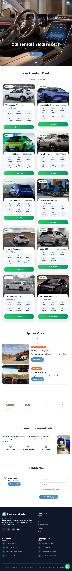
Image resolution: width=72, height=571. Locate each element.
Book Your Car (35, 54)
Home (41, 518)
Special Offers (43, 524)
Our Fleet (42, 521)
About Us (42, 528)
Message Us (14, 484)
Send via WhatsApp (48, 497)
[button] (70, 33)
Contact (41, 531)
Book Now (20, 127)
